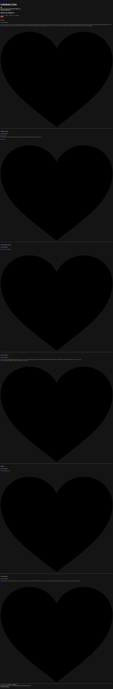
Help (5, 685)
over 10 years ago (4, 22)
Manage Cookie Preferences (22, 685)
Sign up (2, 684)
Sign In (9, 9)
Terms (7, 685)
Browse (2, 8)
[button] (1, 7)
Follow (2, 16)
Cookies (14, 685)
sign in (6, 684)
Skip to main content (5, 1)
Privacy (10, 685)
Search (8, 8)
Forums (5, 8)
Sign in (19, 8)
